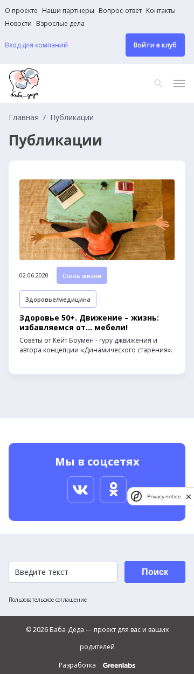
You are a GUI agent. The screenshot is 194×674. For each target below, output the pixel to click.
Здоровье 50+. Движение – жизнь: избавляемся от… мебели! (89, 322)
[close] (188, 496)
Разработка (78, 665)
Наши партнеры (68, 11)
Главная (24, 117)
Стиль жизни (82, 276)
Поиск (155, 571)
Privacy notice (164, 496)
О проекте (21, 11)
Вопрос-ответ (120, 11)
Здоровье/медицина (58, 299)
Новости (18, 23)
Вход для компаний (36, 45)
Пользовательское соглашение (48, 599)
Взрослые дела (60, 23)
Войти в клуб (155, 45)
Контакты (161, 11)
